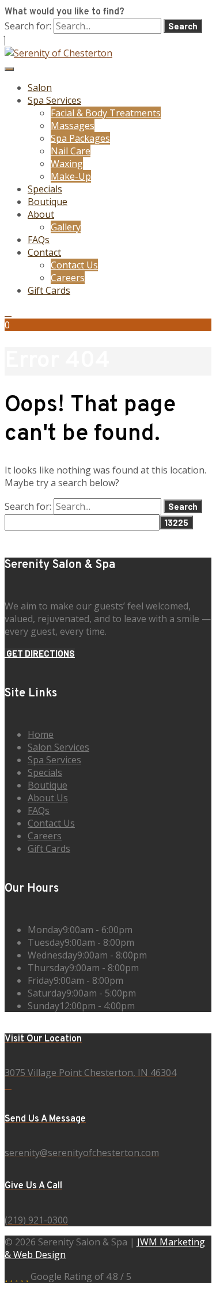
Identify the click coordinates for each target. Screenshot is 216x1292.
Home (41, 734)
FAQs (39, 239)
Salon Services (58, 747)
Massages (72, 125)
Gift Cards (49, 290)
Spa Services (54, 100)
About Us (48, 797)
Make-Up (71, 176)
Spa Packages (80, 138)
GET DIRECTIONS (40, 653)
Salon (40, 87)
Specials (45, 189)
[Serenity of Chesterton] (58, 53)
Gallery (66, 227)
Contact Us (74, 265)
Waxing (67, 163)
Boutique (47, 201)
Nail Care (70, 151)
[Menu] (9, 69)
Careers (68, 277)
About (41, 214)
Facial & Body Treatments (106, 113)
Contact (44, 252)
